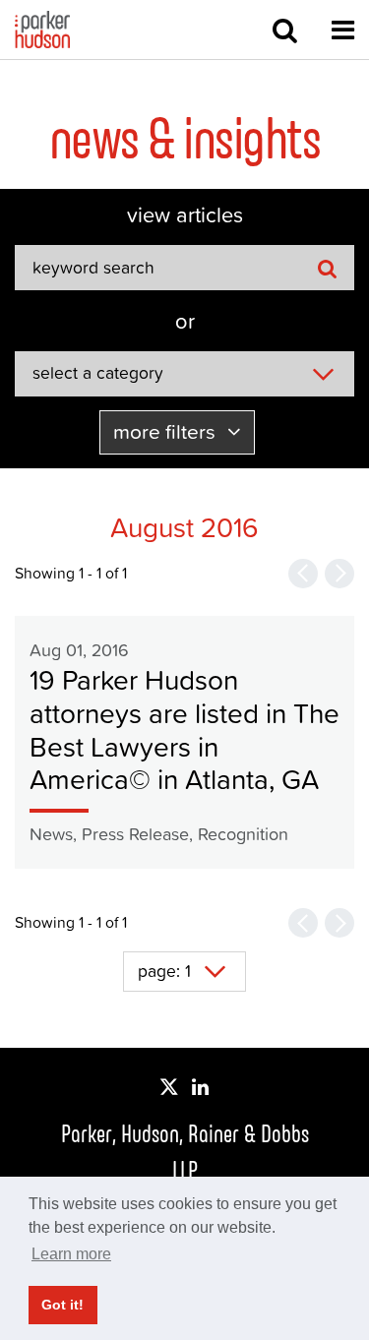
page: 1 (164, 971)
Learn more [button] (71, 1254)
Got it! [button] (62, 1304)
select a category (97, 373)
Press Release (135, 834)
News (51, 834)
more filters (166, 431)
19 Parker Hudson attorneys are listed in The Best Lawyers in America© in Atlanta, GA (184, 729)
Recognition (243, 834)
